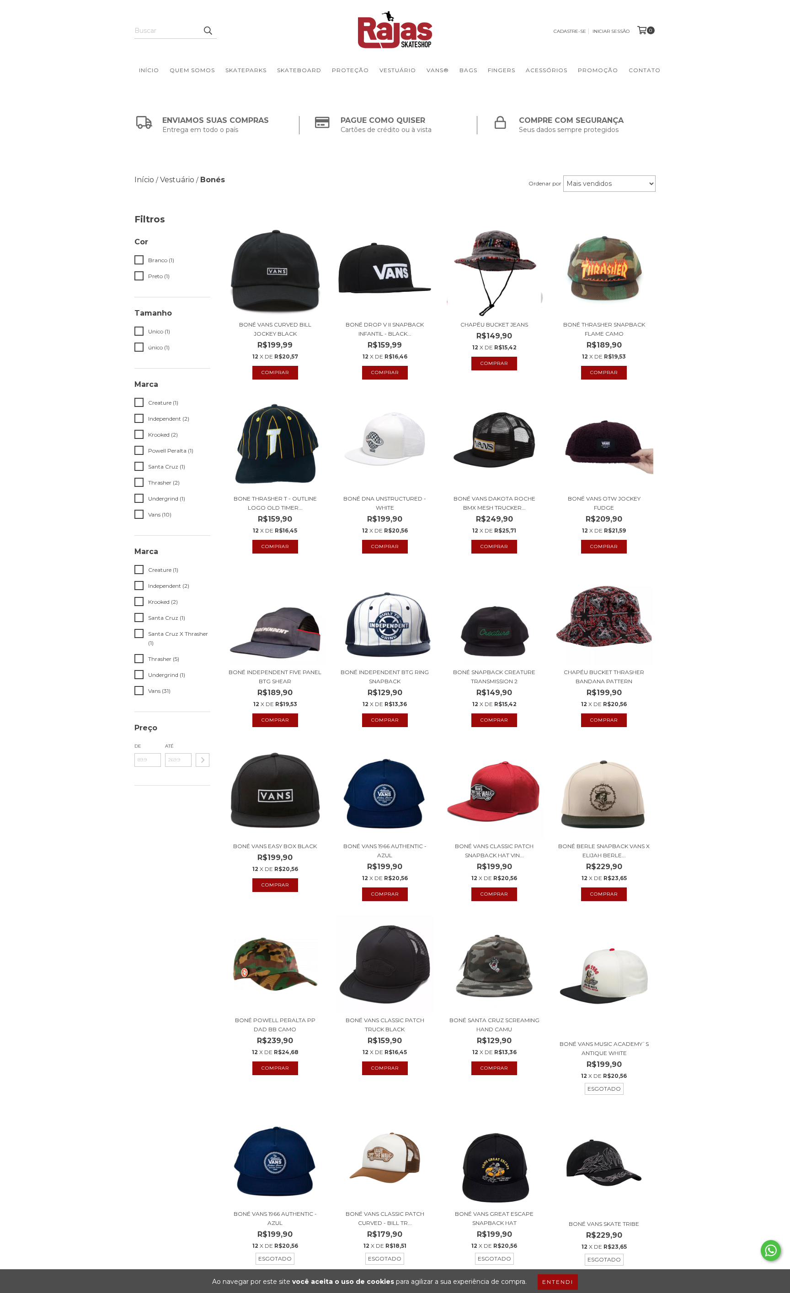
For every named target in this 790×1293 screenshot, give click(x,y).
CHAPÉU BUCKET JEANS (494, 324)
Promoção (598, 70)
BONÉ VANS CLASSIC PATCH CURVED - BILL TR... (385, 1218)
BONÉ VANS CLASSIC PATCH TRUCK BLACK (385, 1025)
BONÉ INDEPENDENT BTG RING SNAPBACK (385, 677)
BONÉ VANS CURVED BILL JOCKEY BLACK (275, 329)
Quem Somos (192, 70)
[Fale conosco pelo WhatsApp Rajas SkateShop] (771, 1250)
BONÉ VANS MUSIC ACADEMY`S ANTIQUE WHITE (604, 1048)
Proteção (350, 70)
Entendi (557, 1281)
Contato (645, 70)
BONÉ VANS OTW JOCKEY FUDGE (604, 503)
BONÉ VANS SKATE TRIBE (604, 1223)
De (137, 746)
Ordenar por (544, 183)
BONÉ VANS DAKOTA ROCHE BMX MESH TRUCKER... (494, 503)
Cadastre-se (570, 31)
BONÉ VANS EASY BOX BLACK (275, 846)
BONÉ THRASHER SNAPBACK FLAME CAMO (604, 329)
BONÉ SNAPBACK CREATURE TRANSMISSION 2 (494, 677)
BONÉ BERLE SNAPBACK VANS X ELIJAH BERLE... (604, 851)
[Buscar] (207, 30)
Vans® (438, 70)
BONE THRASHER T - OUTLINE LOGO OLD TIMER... (275, 503)
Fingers (501, 70)
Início (149, 70)
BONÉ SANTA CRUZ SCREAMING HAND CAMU (494, 1025)
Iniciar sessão (611, 31)
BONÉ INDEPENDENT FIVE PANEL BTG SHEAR (275, 677)
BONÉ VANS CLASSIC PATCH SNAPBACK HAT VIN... (494, 851)
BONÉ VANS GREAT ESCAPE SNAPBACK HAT (494, 1218)
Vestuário (397, 70)
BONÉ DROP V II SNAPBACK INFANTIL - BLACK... (385, 329)
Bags (468, 70)
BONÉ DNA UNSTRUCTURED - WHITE (384, 503)
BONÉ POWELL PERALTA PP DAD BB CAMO (275, 1025)
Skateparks (246, 70)
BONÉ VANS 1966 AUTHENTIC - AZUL (385, 851)
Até (169, 746)
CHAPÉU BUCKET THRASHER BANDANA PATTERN (604, 677)
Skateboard (299, 70)
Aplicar (202, 760)
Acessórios (546, 70)
